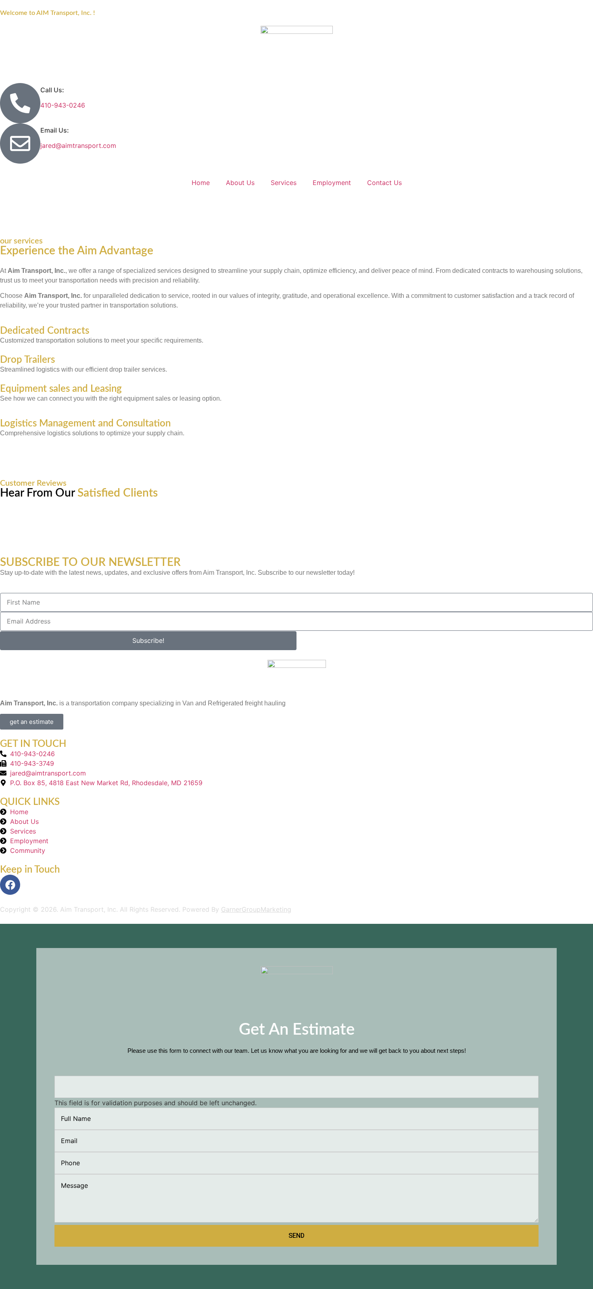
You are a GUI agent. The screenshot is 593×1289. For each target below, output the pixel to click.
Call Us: (52, 90)
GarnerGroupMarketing (256, 909)
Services (283, 183)
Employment (332, 183)
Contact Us (384, 183)
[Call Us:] (20, 103)
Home (201, 183)
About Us (240, 183)
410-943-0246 (62, 105)
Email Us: (54, 130)
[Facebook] (10, 885)
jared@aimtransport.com (78, 145)
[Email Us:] (20, 143)
